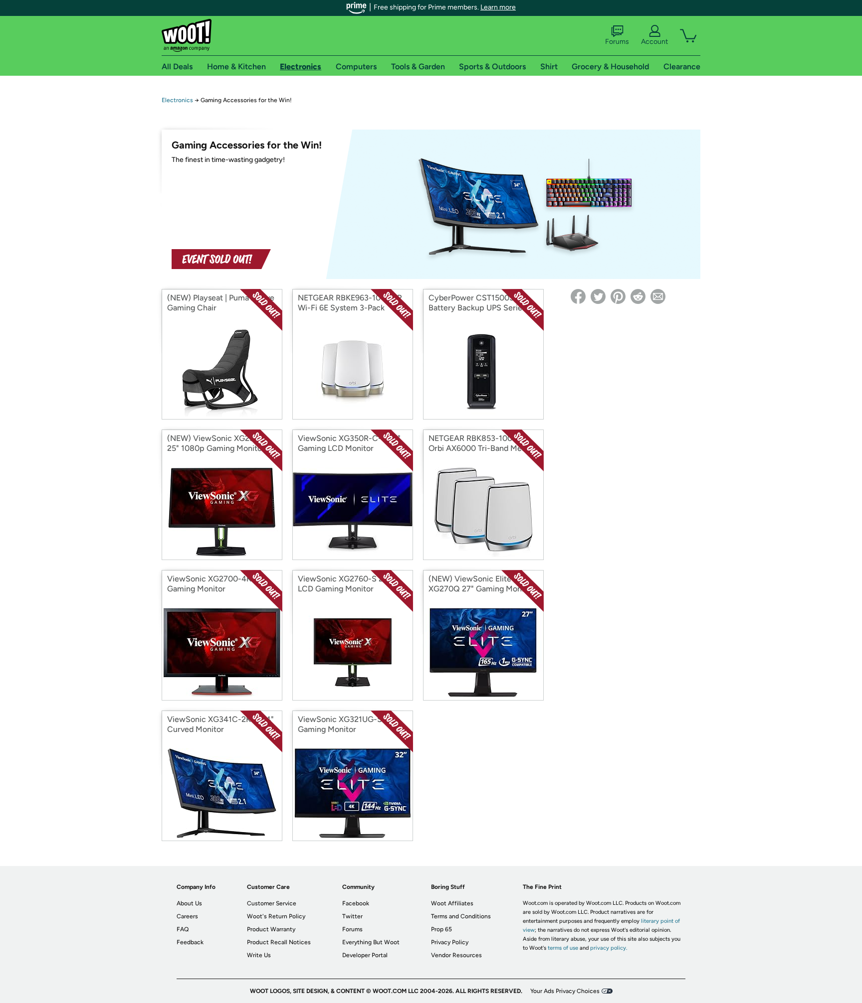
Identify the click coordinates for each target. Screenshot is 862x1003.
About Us (189, 903)
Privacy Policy (449, 942)
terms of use (563, 948)
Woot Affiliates (452, 903)
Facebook (355, 903)
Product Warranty (271, 929)
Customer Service (271, 903)
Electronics (177, 100)
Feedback (190, 942)
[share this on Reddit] (638, 296)
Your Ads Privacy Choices (565, 991)
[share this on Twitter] (598, 296)
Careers (187, 916)
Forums (617, 41)
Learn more (498, 7)
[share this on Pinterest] (618, 296)
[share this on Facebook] (578, 296)
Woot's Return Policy (276, 916)
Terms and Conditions (461, 916)
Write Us (259, 955)
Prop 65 (441, 929)
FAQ (183, 929)
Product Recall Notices (279, 942)
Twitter (352, 916)
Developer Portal (365, 955)
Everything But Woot (371, 942)
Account (654, 41)
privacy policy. (608, 948)
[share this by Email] (657, 296)
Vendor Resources (456, 955)
